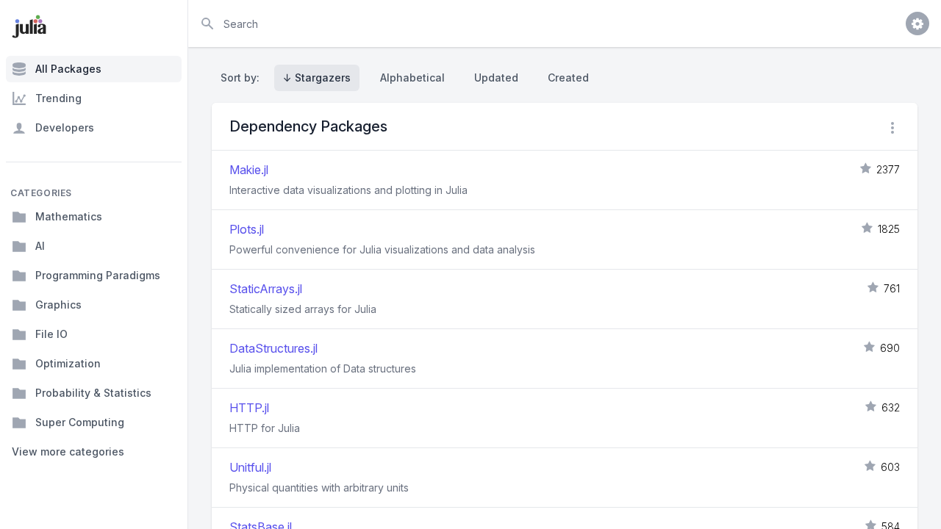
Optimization (68, 363)
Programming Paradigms (97, 275)
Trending (58, 98)
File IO (51, 334)
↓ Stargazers (317, 77)
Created (568, 77)
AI (40, 246)
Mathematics (68, 216)
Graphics (58, 304)
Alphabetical (412, 77)
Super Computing (79, 422)
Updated (496, 77)
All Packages (68, 68)
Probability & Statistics (93, 392)
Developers (64, 127)
